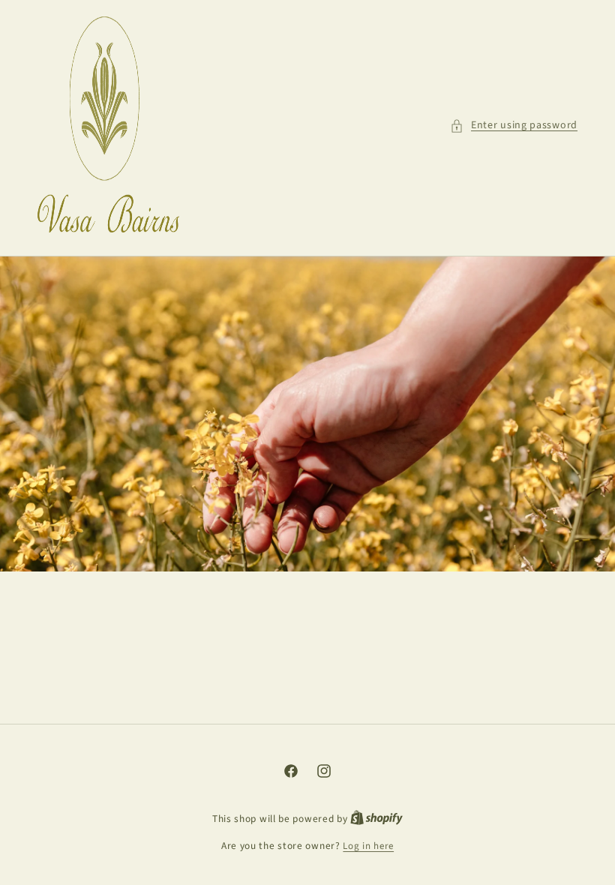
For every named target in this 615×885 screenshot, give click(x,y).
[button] (514, 125)
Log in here (368, 846)
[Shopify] (376, 819)
